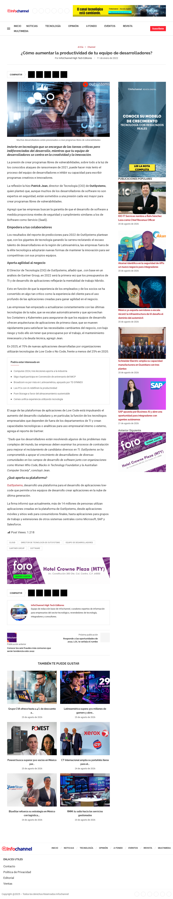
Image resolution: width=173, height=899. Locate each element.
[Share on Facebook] (31, 74)
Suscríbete (158, 28)
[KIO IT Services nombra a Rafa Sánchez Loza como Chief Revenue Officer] (142, 198)
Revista (127, 26)
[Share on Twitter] (39, 74)
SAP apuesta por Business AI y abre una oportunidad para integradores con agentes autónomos (140, 415)
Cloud (12, 542)
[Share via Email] (63, 74)
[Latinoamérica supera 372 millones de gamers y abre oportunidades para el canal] (85, 687)
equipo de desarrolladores (79, 542)
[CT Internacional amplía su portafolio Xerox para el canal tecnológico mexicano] (85, 738)
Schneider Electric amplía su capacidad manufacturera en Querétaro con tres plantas (140, 365)
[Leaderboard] (119, 6)
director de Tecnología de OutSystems (40, 542)
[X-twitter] (143, 894)
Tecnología (53, 26)
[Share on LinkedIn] (47, 74)
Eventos (109, 26)
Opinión (73, 26)
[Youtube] (60, 10)
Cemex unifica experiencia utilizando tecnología (38, 399)
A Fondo (91, 26)
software (35, 548)
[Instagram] (47, 10)
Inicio (17, 26)
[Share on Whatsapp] (55, 74)
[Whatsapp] (66, 10)
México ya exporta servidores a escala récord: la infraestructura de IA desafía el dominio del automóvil (140, 314)
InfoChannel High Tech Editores (75, 58)
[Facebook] (34, 10)
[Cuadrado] (142, 434)
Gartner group (16, 548)
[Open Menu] (8, 28)
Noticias (32, 26)
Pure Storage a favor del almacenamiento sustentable (42, 393)
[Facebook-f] (136, 894)
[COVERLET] (142, 83)
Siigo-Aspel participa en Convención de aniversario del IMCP (45, 376)
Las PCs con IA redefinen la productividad (35, 388)
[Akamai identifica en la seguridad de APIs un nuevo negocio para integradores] (142, 245)
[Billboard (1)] (58, 559)
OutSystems (15, 485)
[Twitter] (41, 10)
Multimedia (21, 31)
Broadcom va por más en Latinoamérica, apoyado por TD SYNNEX (48, 382)
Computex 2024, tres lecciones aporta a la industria (40, 371)
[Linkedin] (54, 10)
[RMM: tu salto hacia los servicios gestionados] (85, 790)
